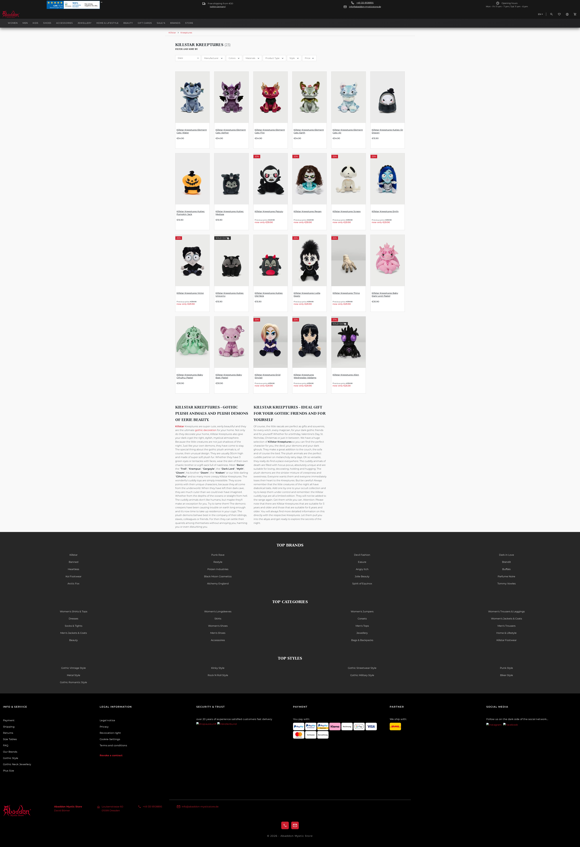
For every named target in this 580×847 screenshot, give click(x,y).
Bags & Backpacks (362, 640)
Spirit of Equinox (362, 583)
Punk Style (506, 668)
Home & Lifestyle (506, 633)
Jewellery (362, 633)
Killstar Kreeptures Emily (385, 211)
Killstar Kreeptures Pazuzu (269, 211)
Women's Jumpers (362, 611)
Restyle (217, 562)
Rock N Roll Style (218, 675)
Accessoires (218, 640)
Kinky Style (217, 668)
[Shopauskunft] (206, 723)
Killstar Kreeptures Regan (308, 211)
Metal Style (73, 675)
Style (292, 58)
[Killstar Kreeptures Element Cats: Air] (348, 97)
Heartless (73, 569)
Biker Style (506, 675)
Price (307, 58)
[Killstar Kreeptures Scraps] (348, 178)
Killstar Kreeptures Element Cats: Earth (309, 131)
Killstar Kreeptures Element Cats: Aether (231, 131)
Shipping (8, 726)
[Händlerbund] (227, 723)
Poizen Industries (217, 569)
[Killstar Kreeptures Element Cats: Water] (192, 97)
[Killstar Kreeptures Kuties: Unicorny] (231, 260)
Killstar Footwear (506, 640)
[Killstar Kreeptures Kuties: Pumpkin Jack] (192, 178)
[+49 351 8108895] (285, 825)
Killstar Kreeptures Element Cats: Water (192, 131)
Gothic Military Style (362, 675)
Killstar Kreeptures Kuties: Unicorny (230, 294)
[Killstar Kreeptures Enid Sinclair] (270, 342)
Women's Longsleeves (217, 611)
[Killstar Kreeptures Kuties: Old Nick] (270, 260)
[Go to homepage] (17, 14)
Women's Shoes (218, 625)
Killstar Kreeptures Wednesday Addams (305, 376)
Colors (232, 58)
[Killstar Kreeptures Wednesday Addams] (309, 342)
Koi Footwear (73, 576)
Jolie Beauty (362, 576)
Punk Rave (217, 554)
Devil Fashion (362, 554)
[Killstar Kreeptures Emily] (388, 178)
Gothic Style (10, 758)
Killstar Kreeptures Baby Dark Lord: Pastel (385, 294)
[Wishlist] (559, 14)
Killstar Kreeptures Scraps (347, 211)
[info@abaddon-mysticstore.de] (295, 825)
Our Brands (10, 751)
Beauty (73, 640)
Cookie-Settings (110, 739)
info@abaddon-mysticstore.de (365, 6)
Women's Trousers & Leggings (506, 611)
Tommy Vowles (506, 583)
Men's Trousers (507, 625)
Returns (8, 732)
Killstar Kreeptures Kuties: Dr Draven (387, 131)
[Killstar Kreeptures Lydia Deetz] (309, 260)
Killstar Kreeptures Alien (346, 374)
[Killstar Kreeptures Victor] (192, 260)
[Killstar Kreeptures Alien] (348, 342)
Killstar (73, 554)
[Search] (551, 14)
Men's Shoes (217, 633)
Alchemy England (218, 583)
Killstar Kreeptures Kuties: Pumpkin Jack (191, 213)
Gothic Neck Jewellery (17, 764)
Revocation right (110, 732)
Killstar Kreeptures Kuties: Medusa (230, 213)
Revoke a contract (111, 755)
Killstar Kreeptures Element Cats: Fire (270, 131)
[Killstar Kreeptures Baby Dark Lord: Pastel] (388, 260)
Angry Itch (362, 569)
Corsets (362, 618)
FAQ (5, 745)
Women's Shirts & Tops (73, 611)
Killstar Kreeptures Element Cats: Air (348, 131)
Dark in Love (506, 554)
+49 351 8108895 (365, 3)
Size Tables (10, 739)
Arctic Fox (73, 583)
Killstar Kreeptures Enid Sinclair (267, 376)
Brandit (506, 562)
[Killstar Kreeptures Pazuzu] (270, 178)
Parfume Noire (506, 576)
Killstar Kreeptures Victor (190, 293)
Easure (362, 562)
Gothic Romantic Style (73, 682)
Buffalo (506, 569)
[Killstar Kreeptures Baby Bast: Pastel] (231, 342)
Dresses (73, 618)
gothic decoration (205, 430)
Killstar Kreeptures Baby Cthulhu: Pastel (190, 376)
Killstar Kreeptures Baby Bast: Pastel (229, 376)
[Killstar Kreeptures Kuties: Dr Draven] (388, 97)
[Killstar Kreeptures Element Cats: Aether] (231, 97)
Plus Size (8, 770)
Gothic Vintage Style (73, 668)
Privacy (104, 726)
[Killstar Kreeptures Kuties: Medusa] (231, 178)
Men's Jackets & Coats (73, 633)
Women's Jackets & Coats (506, 618)
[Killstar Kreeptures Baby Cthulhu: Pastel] (192, 342)
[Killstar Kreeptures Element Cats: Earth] (309, 97)
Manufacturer (211, 58)
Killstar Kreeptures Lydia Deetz (307, 294)
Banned (73, 562)
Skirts (217, 618)
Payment (9, 720)
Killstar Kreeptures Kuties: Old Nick (269, 294)
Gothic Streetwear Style (362, 668)
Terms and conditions (113, 745)
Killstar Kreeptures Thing (346, 293)
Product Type (272, 58)
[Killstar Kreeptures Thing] (348, 260)
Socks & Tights (73, 625)
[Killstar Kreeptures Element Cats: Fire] (270, 97)
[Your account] (567, 14)
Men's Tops (362, 625)
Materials (250, 58)
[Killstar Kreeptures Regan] (309, 178)
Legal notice (107, 720)
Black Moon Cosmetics (218, 576)
